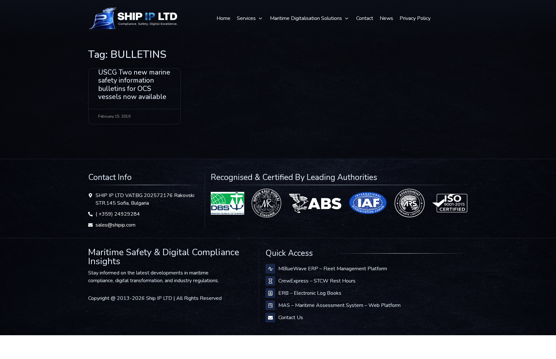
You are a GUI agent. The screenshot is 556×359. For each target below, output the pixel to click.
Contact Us (290, 317)
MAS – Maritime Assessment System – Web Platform (339, 305)
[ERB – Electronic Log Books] (270, 293)
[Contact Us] (270, 317)
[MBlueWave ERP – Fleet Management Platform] (270, 269)
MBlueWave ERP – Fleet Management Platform (332, 268)
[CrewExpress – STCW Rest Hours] (270, 281)
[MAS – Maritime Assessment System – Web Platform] (270, 305)
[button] (250, 18)
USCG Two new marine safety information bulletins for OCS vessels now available (134, 84)
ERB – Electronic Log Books (309, 293)
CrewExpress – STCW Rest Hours (317, 280)
